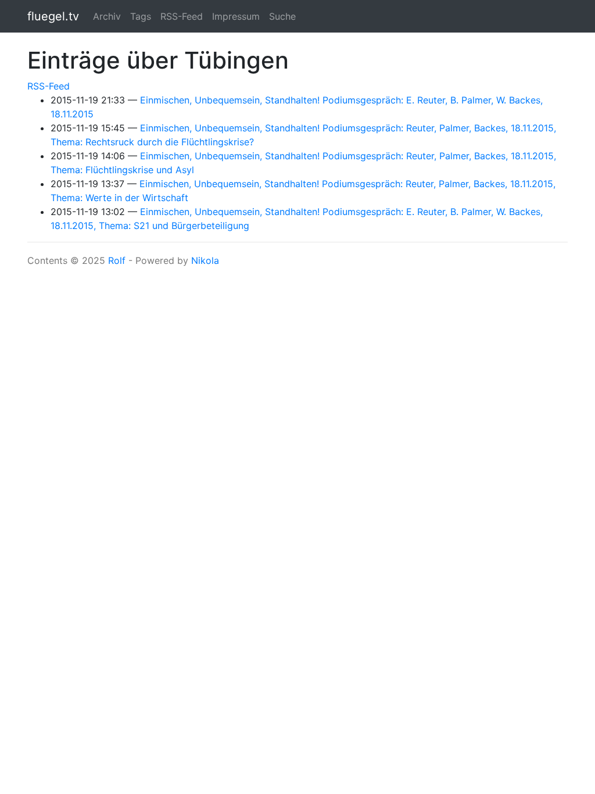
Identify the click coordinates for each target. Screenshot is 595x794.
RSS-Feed (181, 16)
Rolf (117, 260)
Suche (282, 16)
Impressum (236, 16)
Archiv (107, 16)
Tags (140, 16)
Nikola (205, 260)
